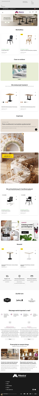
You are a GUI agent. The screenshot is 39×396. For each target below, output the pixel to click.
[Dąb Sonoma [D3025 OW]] (22, 45)
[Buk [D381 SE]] (21, 45)
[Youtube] (35, 389)
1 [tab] (17, 181)
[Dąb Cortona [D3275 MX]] (26, 45)
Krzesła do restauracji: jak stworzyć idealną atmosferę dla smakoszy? (9, 362)
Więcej (10, 339)
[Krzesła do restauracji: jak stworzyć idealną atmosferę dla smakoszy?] (10, 354)
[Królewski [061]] (7, 102)
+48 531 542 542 (5, 8)
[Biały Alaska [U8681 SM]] (23, 45)
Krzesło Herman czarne (6, 50)
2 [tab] (19, 181)
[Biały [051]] (2, 102)
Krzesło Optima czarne (25, 210)
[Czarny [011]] (3, 102)
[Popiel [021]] (4, 102)
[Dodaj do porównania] (16, 39)
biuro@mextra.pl (12, 8)
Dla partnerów (25, 1)
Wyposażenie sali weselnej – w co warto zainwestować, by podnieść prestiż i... (28, 362)
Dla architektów (25, 2)
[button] (6, 235)
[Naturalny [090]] (5, 102)
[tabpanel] (19, 20)
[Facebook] (33, 389)
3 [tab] (21, 181)
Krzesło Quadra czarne (6, 210)
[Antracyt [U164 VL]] (24, 45)
